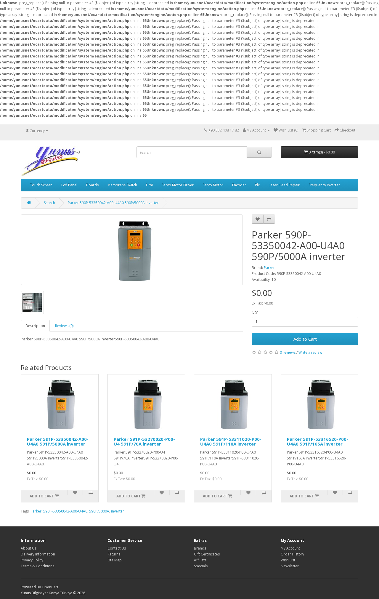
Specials (201, 565)
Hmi (149, 185)
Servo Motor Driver (178, 185)
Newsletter (290, 565)
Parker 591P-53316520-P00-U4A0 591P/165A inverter (317, 441)
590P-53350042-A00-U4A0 (65, 511)
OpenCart (50, 587)
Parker (269, 267)
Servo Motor (213, 185)
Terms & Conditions (37, 565)
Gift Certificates (207, 554)
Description (35, 325)
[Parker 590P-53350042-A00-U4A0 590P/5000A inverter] (132, 249)
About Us (28, 548)
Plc (257, 185)
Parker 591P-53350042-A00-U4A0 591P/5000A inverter (58, 441)
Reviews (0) (64, 325)
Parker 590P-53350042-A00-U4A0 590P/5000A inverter (113, 202)
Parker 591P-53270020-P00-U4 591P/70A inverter (144, 441)
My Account (290, 548)
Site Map (114, 560)
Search (49, 202)
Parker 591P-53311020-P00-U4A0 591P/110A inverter (230, 441)
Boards (92, 185)
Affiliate (200, 560)
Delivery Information (38, 554)
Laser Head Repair (284, 185)
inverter (117, 511)
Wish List (288, 560)
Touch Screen (41, 185)
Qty (255, 312)
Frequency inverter (324, 185)
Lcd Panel (69, 185)
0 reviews (288, 352)
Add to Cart (305, 339)
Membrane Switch (122, 185)
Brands (200, 548)
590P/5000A (99, 511)
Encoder (239, 185)
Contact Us (116, 548)
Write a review (310, 352)
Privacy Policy (32, 560)
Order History (292, 554)
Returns (113, 554)
